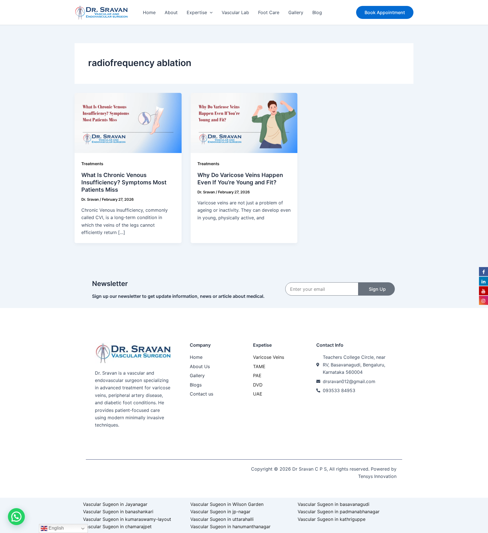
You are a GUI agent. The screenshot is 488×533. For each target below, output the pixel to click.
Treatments (92, 163)
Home (149, 12)
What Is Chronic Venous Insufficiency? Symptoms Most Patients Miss (124, 182)
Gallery (295, 12)
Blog (317, 12)
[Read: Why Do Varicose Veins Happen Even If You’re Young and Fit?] (244, 122)
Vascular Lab (235, 12)
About (171, 12)
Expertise (197, 12)
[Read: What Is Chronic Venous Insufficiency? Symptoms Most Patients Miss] (128, 122)
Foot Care (268, 12)
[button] (210, 12)
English (55, 528)
